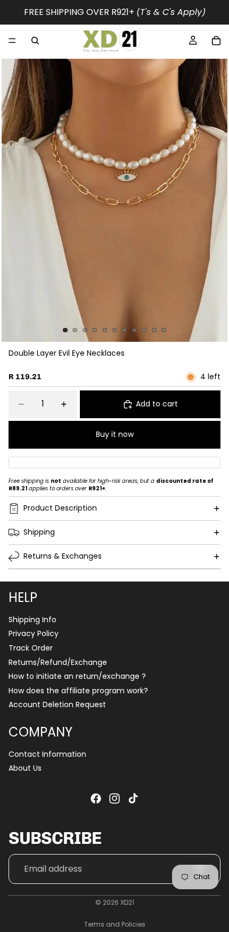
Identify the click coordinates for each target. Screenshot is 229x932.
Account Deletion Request (57, 705)
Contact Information (47, 754)
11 (164, 330)
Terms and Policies (114, 924)
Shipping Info (32, 619)
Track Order (31, 648)
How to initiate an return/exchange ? (77, 676)
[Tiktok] (133, 798)
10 (154, 330)
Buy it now (115, 434)
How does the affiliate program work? (78, 690)
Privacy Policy (34, 634)
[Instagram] (114, 798)
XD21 (127, 902)
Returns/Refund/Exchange (58, 662)
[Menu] (12, 40)
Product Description (60, 508)
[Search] (35, 40)
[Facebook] (95, 798)
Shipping (39, 532)
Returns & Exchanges (62, 556)
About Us (25, 768)
